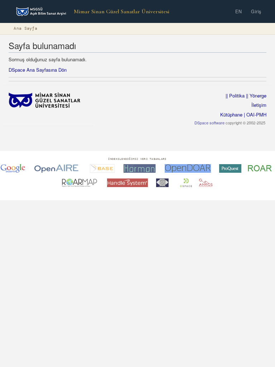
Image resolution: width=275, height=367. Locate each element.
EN (238, 11)
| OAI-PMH (254, 114)
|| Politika (235, 95)
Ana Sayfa (25, 28)
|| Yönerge (255, 95)
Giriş (256, 11)
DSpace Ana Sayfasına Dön (38, 69)
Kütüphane (231, 114)
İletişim (258, 104)
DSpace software (209, 122)
